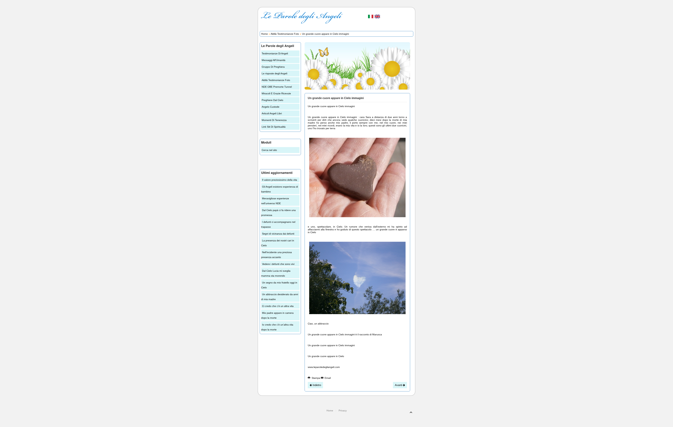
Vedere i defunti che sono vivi (278, 264)
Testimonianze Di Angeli (275, 53)
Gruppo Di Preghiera (273, 66)
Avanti (399, 385)
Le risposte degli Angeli (274, 73)
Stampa (316, 378)
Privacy (343, 410)
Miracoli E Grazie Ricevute (276, 93)
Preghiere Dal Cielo (272, 100)
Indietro (316, 385)
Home (264, 33)
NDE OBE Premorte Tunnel (277, 86)
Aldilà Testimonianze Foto (285, 33)
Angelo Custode (270, 106)
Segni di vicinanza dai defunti (278, 233)
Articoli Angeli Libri (272, 113)
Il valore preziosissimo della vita (279, 179)
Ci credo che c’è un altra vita (278, 306)
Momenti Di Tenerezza (274, 120)
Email (327, 378)
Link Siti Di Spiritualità (273, 126)
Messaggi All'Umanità (273, 60)
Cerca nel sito (269, 150)
